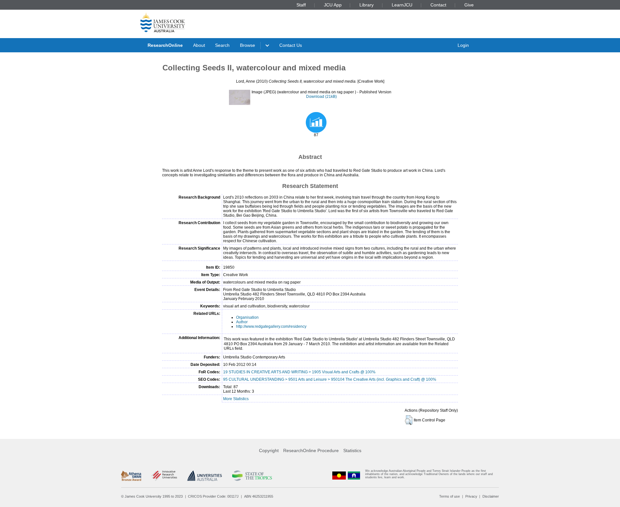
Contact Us (290, 45)
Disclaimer (490, 496)
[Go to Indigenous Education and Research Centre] (339, 475)
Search (222, 45)
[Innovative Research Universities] (164, 476)
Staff (301, 4)
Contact (438, 4)
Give (469, 4)
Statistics (352, 450)
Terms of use (449, 496)
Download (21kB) (321, 96)
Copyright (269, 450)
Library (366, 4)
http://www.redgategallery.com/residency (271, 326)
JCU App (333, 4)
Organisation (247, 317)
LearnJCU (402, 4)
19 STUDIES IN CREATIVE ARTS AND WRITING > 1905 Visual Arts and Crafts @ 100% (299, 372)
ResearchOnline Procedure (311, 450)
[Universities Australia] (204, 476)
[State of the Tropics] (252, 476)
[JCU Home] (162, 22)
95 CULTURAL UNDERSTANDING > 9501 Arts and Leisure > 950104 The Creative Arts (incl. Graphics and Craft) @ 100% (329, 379)
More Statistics (236, 399)
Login (463, 45)
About (199, 45)
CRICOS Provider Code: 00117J (213, 496)
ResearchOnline (165, 45)
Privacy (471, 496)
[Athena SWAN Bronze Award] (131, 476)
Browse (247, 45)
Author (242, 322)
